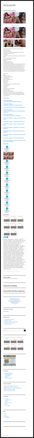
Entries (6, 416)
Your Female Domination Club (14, 299)
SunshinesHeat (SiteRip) (11, 390)
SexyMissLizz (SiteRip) (11, 389)
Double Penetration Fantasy (14, 298)
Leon (5, 271)
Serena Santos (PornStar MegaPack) (13, 387)
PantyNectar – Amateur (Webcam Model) (11, 321)
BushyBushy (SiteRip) (7, 324)
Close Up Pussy (7, 405)
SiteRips (6, 376)
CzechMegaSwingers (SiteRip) (9, 319)
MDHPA (13, 271)
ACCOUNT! (15, 303)
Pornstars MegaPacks (8, 377)
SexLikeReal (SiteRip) (7, 320)
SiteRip (6, 403)
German (19, 271)
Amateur (16, 271)
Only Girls (5, 404)
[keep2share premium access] (9, 360)
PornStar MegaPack (8, 402)
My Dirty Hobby (7, 375)
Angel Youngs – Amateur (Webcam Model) (14, 388)
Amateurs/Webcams (8, 374)
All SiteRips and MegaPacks (8, 373)
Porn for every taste (9, 5)
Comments (6, 417)
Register (5, 413)
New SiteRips (6, 398)
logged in (9, 278)
